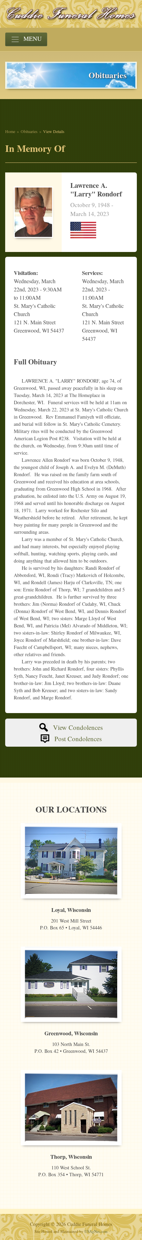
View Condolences (78, 727)
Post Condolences (78, 738)
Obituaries (29, 131)
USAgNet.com (96, 1231)
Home (10, 131)
